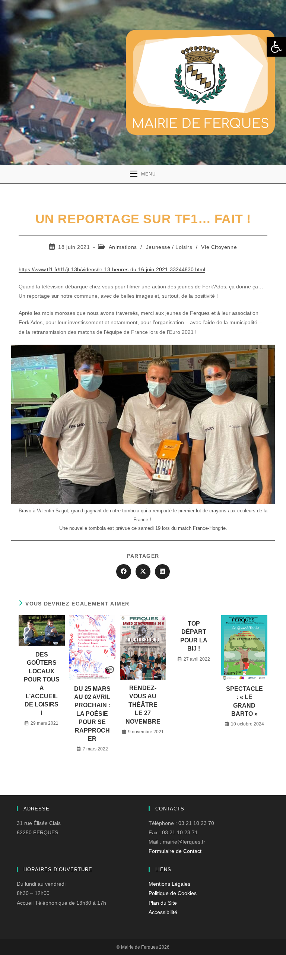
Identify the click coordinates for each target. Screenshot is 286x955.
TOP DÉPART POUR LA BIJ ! (193, 636)
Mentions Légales (169, 884)
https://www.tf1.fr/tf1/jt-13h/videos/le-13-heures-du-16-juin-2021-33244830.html (112, 269)
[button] (276, 47)
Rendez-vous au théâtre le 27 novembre (143, 705)
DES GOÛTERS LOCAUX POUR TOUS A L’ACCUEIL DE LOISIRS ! (42, 683)
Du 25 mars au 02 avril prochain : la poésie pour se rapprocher (92, 714)
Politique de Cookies (173, 893)
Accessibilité (163, 912)
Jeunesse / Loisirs (169, 247)
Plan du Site (163, 903)
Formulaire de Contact (175, 851)
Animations (123, 247)
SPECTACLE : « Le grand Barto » (244, 701)
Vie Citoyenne (219, 247)
